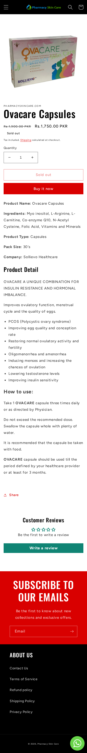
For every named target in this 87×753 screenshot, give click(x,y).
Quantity (10, 148)
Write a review (43, 548)
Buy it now (43, 189)
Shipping (25, 139)
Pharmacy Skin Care (48, 744)
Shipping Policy (22, 701)
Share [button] (14, 495)
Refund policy (21, 690)
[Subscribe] (71, 631)
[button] (6, 7)
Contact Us (19, 668)
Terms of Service (24, 679)
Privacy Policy (21, 712)
